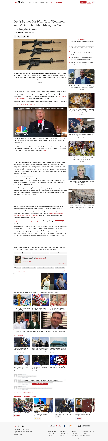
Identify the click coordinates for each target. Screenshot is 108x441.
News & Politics (64, 433)
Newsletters (86, 435)
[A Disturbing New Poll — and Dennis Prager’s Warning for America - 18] (84, 405)
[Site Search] (93, 2)
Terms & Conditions (77, 435)
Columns (62, 438)
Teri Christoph (34, 352)
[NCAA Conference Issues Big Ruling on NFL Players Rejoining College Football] (81, 148)
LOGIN (88, 2)
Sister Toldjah (81, 184)
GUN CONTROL (26, 267)
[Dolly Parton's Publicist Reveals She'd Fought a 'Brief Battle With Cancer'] (81, 172)
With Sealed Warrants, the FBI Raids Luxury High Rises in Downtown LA (21, 349)
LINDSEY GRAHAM (49, 267)
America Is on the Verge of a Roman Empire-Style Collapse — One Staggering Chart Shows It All (81, 206)
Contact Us (51, 433)
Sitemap (85, 433)
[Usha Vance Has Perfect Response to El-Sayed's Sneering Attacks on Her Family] (40, 359)
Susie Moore (52, 369)
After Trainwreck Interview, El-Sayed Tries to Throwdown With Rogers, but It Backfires (21, 367)
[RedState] (19, 2)
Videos (42, 2)
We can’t (44, 150)
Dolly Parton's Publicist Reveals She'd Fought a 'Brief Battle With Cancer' (81, 182)
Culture (62, 435)
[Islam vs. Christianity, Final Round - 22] (23, 405)
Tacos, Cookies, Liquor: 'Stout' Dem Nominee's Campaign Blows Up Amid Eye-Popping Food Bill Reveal (81, 110)
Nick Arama (16, 370)
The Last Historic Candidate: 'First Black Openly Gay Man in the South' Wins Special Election (81, 86)
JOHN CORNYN (40, 267)
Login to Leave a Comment (40, 383)
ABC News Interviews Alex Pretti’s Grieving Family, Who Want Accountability (43, 414)
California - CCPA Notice (88, 431)
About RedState (52, 431)
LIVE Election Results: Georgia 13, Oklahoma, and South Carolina (58, 366)
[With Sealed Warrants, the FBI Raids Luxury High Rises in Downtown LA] (22, 342)
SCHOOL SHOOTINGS (59, 267)
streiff (16, 32)
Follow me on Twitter (26, 261)
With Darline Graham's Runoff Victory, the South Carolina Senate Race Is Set (81, 135)
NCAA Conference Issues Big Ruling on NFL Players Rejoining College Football (81, 158)
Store (47, 2)
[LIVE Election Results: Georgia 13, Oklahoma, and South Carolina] (58, 359)
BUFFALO (19, 267)
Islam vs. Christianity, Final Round (22, 413)
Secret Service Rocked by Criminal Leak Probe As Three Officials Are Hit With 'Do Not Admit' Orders (58, 349)
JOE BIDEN (33, 267)
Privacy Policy (75, 438)
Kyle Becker (81, 89)
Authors (28, 2)
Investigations (63, 431)
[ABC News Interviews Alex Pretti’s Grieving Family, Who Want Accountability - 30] (43, 405)
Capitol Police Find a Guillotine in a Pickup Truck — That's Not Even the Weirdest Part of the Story (40, 349)
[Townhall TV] (59, 2)
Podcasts (35, 2)
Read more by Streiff (62, 263)
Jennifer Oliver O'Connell (19, 352)
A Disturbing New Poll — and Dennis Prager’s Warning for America (83, 414)
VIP (49, 438)
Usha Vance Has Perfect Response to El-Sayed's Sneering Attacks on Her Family (40, 367)
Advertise (74, 433)
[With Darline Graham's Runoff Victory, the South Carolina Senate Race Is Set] (81, 125)
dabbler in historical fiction (41, 258)
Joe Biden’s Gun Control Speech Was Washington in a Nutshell (30, 104)
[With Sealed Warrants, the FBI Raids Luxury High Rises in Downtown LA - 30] (64, 405)
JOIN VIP (83, 2)
